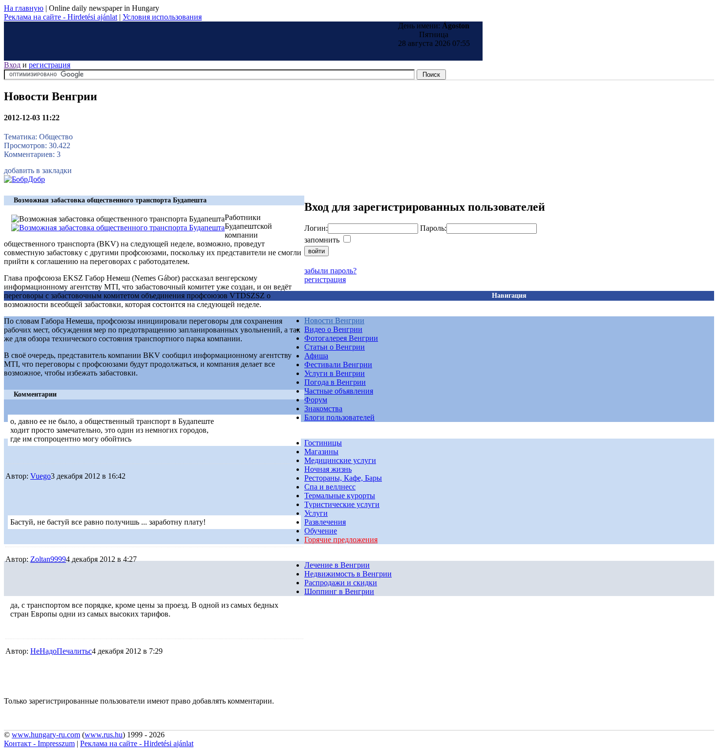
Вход (12, 65)
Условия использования (162, 17)
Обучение (320, 531)
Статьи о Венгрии (334, 347)
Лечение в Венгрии (337, 565)
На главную (23, 8)
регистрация (49, 65)
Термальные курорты (339, 495)
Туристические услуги (342, 504)
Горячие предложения (341, 539)
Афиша (316, 356)
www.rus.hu (103, 734)
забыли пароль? (330, 270)
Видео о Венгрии (333, 329)
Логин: (316, 228)
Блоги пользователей (339, 417)
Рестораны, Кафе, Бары (343, 478)
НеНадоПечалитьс (61, 651)
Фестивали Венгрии (338, 364)
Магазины (321, 451)
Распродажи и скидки (340, 582)
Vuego (40, 476)
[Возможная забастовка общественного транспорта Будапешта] (118, 227)
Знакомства (323, 408)
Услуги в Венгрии (334, 373)
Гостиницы (323, 443)
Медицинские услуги (340, 460)
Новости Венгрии (334, 320)
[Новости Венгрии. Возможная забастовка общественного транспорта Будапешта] (24, 179)
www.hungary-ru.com (46, 734)
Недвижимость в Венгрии (348, 574)
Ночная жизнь (328, 469)
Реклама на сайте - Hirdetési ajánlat (60, 17)
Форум (315, 400)
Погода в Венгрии (335, 382)
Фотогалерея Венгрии (341, 338)
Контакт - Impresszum (39, 743)
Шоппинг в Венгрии (339, 591)
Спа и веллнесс (330, 487)
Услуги (316, 513)
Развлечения (325, 522)
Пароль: (433, 228)
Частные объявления (338, 391)
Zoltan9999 (48, 559)
